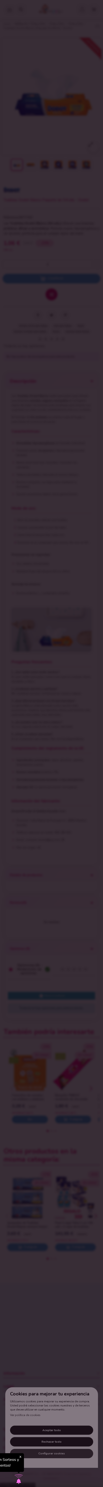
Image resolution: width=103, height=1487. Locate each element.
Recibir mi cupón (81, 1459)
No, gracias (51, 1480)
